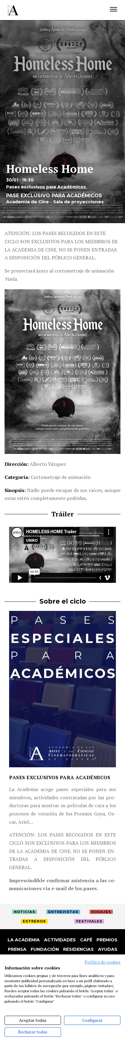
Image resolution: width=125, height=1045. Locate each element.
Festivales (89, 921)
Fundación (45, 949)
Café (86, 940)
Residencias (78, 949)
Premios (106, 940)
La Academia (24, 940)
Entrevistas (63, 912)
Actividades (60, 940)
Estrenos (34, 921)
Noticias (24, 912)
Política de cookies (102, 962)
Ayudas (107, 949)
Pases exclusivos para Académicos (59, 777)
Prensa (17, 949)
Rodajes (101, 912)
